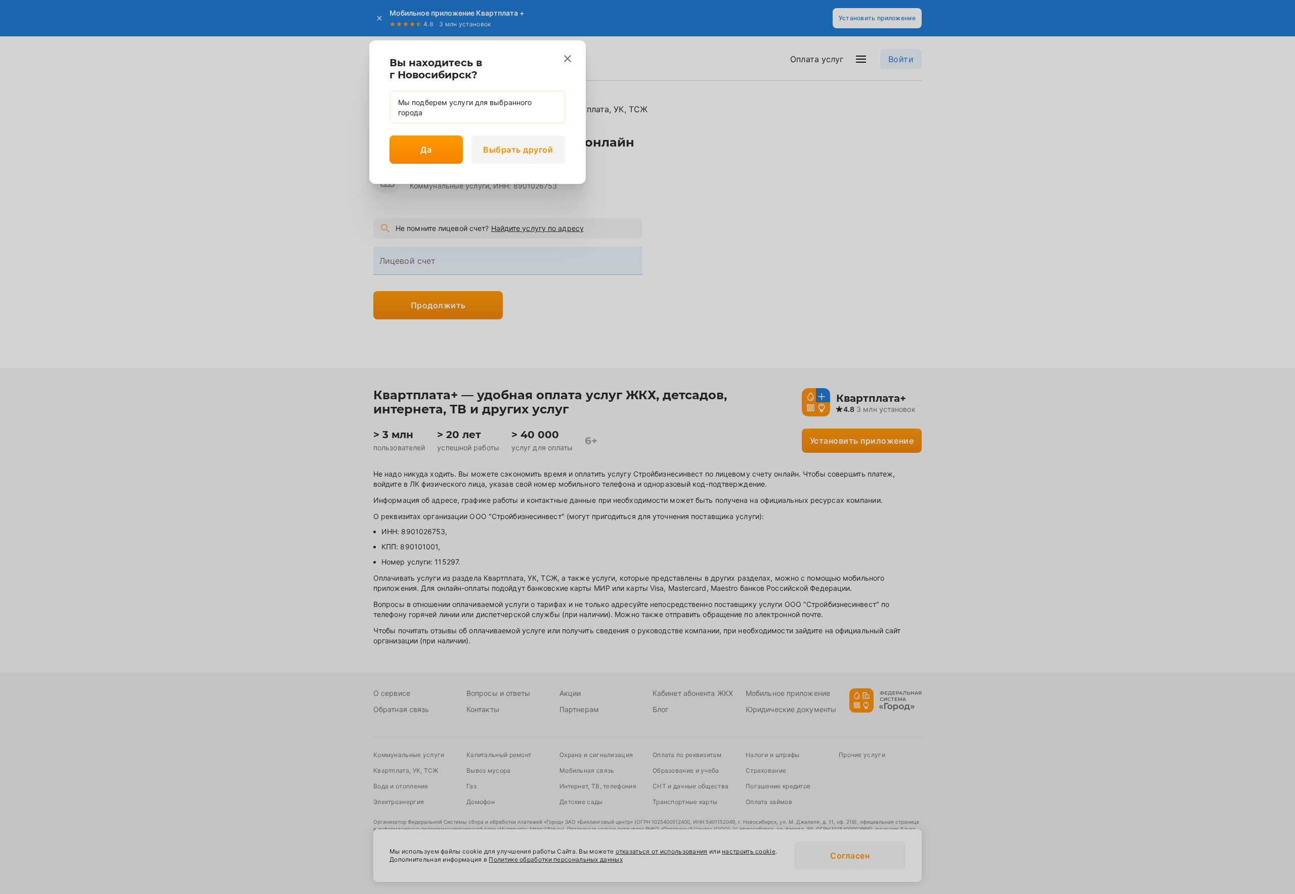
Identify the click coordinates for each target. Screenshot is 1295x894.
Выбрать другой (518, 150)
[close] (568, 59)
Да (425, 150)
